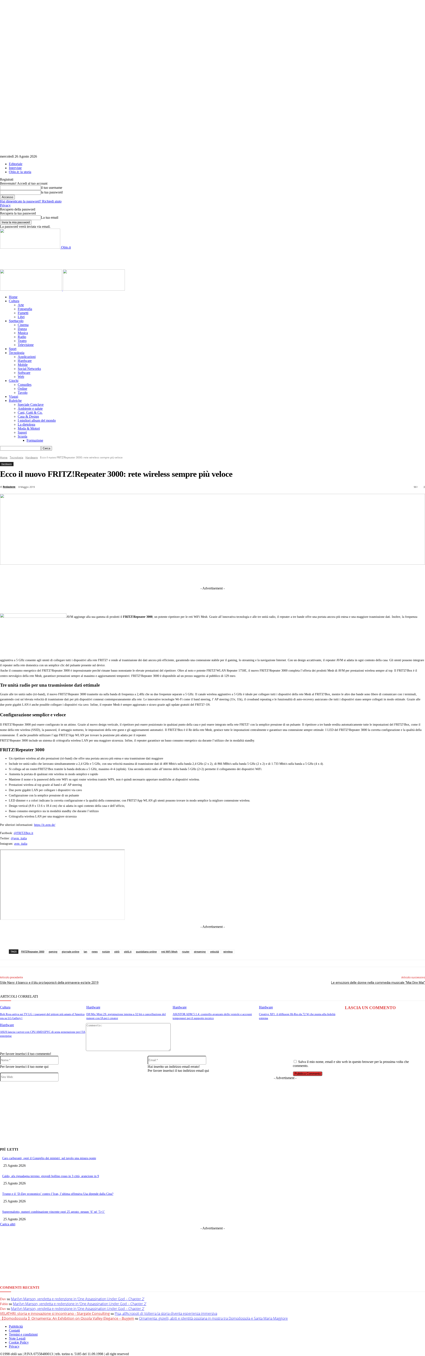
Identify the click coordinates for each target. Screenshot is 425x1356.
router (185, 951)
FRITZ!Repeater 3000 (32, 951)
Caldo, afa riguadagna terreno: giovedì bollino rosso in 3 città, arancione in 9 (50, 1176)
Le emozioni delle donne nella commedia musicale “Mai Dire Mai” (378, 983)
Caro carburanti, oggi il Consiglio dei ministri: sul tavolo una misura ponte (49, 1158)
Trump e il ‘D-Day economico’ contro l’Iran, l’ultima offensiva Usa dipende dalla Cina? (57, 1194)
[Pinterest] (222, 575)
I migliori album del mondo (37, 420)
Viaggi (13, 396)
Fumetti (23, 313)
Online (22, 388)
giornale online (70, 951)
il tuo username (51, 187)
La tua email (49, 217)
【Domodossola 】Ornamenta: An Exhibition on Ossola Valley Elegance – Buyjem (67, 1318)
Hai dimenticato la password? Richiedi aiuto (31, 201)
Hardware (25, 361)
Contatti (14, 1330)
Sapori (22, 432)
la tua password (52, 192)
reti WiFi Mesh (169, 951)
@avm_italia (19, 838)
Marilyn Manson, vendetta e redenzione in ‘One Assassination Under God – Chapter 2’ (77, 1298)
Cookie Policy (19, 1342)
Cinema (23, 325)
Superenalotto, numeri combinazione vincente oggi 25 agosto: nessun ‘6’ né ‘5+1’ (53, 1211)
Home (13, 297)
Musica (23, 333)
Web (21, 377)
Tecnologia (16, 353)
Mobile (23, 365)
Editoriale (15, 164)
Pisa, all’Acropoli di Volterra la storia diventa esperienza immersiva (166, 1313)
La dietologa (26, 424)
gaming (53, 951)
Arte (21, 305)
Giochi (13, 380)
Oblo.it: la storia (20, 172)
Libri (21, 317)
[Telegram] (206, 575)
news (95, 951)
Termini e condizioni (23, 1334)
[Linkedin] (189, 575)
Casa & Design (28, 416)
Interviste (15, 168)
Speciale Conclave (31, 404)
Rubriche (15, 400)
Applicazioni (27, 357)
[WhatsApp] (238, 575)
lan (85, 951)
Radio (22, 337)
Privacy (5, 205)
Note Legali (17, 1338)
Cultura (14, 301)
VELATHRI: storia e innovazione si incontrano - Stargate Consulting (55, 1313)
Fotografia (25, 309)
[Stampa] (271, 575)
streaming (200, 951)
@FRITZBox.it (23, 833)
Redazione (9, 486)
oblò (117, 951)
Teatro (22, 341)
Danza (22, 329)
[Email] (255, 575)
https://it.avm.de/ (44, 825)
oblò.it (127, 951)
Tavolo (22, 392)
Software (24, 373)
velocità (214, 951)
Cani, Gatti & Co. (30, 412)
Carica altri (7, 1224)
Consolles (24, 384)
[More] (304, 575)
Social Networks (29, 369)
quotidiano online (146, 951)
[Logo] (31, 289)
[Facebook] (157, 575)
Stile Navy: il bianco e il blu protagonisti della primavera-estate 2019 (49, 983)
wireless (228, 951)
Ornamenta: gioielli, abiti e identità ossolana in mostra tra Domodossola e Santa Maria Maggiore (213, 1318)
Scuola (22, 436)
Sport (12, 349)
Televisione (26, 345)
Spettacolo (16, 321)
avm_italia (20, 843)
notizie (106, 951)
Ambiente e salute (30, 408)
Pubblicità (16, 1326)
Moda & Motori (29, 428)
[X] (173, 575)
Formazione (35, 440)
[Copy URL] (288, 575)
